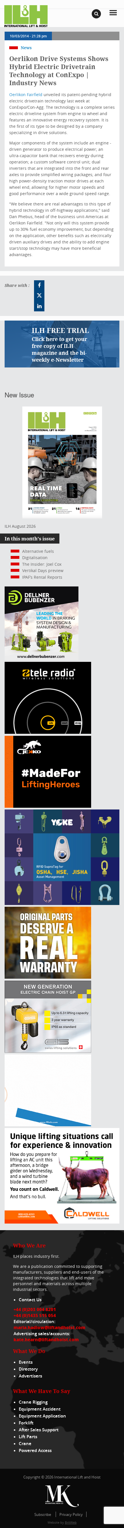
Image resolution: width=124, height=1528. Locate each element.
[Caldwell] (62, 1222)
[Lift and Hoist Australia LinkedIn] (39, 306)
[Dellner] (41, 658)
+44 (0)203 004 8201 (35, 1309)
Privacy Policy (71, 1514)
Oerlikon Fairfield (25, 94)
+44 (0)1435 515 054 (35, 1315)
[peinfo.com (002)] (48, 1124)
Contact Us (30, 1300)
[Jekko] (48, 806)
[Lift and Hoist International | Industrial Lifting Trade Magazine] (26, 15)
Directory (28, 1369)
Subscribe (42, 1514)
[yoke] (62, 903)
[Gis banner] (48, 1051)
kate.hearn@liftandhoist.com (46, 1339)
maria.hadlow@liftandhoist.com (49, 1327)
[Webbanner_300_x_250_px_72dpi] (48, 732)
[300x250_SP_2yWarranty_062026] (48, 977)
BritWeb (71, 1522)
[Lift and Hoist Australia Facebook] (39, 285)
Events (26, 1362)
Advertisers (30, 1376)
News (26, 47)
